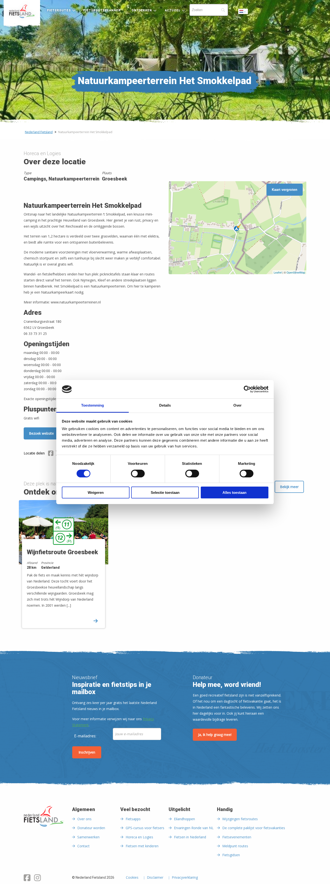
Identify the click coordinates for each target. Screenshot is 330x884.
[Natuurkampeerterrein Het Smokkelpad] (237, 227)
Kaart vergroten (284, 189)
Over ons (84, 819)
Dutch (243, 12)
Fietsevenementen (236, 837)
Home (22, 11)
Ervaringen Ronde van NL (194, 828)
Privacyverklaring (185, 878)
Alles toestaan (234, 492)
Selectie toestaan (165, 492)
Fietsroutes (59, 10)
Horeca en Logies (139, 837)
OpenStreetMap (296, 272)
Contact (83, 846)
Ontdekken (142, 10)
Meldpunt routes (235, 846)
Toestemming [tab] (92, 405)
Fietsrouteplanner (102, 10)
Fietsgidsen (231, 855)
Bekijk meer (289, 486)
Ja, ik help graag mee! (214, 734)
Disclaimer (155, 878)
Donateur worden (91, 828)
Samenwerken (88, 837)
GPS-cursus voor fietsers (145, 828)
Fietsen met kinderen (142, 846)
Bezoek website (41, 433)
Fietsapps (133, 819)
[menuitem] (22, 11)
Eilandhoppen (184, 819)
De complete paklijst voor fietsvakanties (253, 828)
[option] (65, 568)
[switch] (138, 476)
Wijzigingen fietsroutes (240, 819)
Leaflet (278, 272)
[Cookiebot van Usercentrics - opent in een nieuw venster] (247, 389)
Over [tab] (237, 405)
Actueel (172, 10)
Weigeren (96, 492)
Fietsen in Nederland (190, 837)
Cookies (132, 878)
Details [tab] (165, 405)
